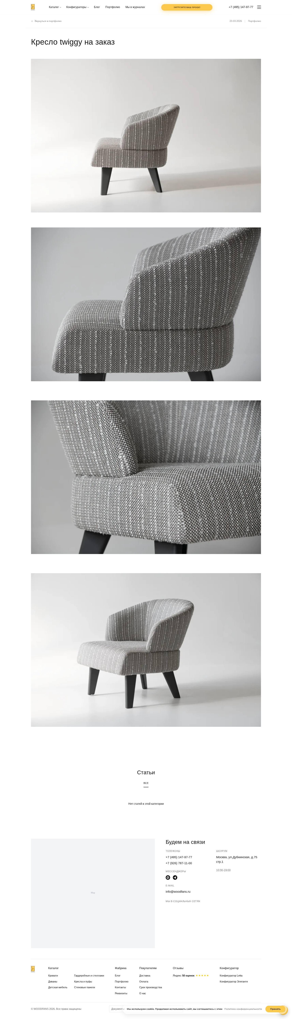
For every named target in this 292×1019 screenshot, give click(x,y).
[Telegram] (175, 877)
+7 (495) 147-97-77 (241, 7)
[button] (259, 7)
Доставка (144, 975)
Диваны (52, 981)
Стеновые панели (84, 987)
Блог (97, 7)
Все (146, 783)
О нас (142, 993)
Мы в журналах (135, 7)
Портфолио (112, 7)
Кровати (53, 975)
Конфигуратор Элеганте (234, 981)
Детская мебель (57, 987)
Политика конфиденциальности (243, 1009)
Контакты (120, 987)
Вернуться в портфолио (48, 21)
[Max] (168, 877)
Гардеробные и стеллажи (89, 975)
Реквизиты (121, 993)
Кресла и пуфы (83, 981)
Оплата (143, 981)
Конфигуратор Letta (231, 975)
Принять (275, 1009)
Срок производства (150, 987)
